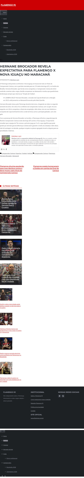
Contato (33, 411)
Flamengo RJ (8, 5)
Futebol (24, 153)
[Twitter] (4, 149)
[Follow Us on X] (63, 396)
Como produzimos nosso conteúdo (41, 399)
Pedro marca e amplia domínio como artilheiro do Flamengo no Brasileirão (11, 252)
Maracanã (15, 156)
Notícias (5, 23)
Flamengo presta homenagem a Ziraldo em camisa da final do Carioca (46, 168)
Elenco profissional (12, 41)
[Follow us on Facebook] (2, 476)
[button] (1, 60)
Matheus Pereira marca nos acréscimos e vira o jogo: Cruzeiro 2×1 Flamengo (10, 227)
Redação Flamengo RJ (37, 403)
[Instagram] (1, 149)
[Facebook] (6, 149)
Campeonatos (7, 45)
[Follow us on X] (5, 476)
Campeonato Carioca (8, 153)
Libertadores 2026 (12, 54)
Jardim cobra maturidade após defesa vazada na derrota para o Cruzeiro (9, 203)
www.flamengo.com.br (37, 418)
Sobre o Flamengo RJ (37, 396)
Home (5, 18)
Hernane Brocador (6, 156)
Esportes (18, 153)
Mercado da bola (8, 32)
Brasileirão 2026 (11, 50)
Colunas (5, 27)
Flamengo (52, 153)
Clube (5, 36)
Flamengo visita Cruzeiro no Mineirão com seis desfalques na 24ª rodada (10, 379)
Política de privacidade (37, 407)
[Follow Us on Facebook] (59, 396)
